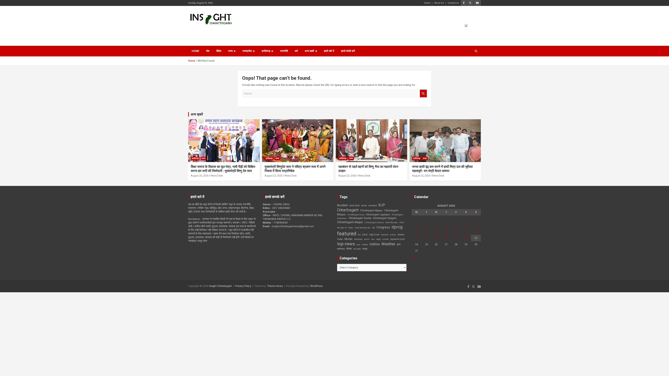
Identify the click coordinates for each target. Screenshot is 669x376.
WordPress (316, 286)
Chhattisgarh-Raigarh (384, 218)
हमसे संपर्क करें (348, 51)
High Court (374, 234)
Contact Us (453, 3)
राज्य (230, 51)
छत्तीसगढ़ (266, 51)
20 (446, 238)
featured (346, 234)
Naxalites (358, 239)
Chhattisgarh (348, 210)
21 (456, 238)
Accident (342, 205)
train (359, 245)
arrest (364, 205)
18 (426, 238)
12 (436, 231)
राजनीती (284, 51)
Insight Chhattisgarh (219, 30)
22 (466, 238)
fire (359, 234)
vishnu (375, 244)
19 (436, 238)
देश (207, 51)
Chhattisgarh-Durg (355, 214)
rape (378, 239)
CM (373, 227)
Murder (349, 239)
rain (373, 239)
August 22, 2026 (200, 175)
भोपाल (349, 248)
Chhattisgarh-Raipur (350, 222)
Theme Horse (275, 286)
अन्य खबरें (309, 51)
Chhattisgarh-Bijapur (371, 210)
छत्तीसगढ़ (341, 249)
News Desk (217, 175)
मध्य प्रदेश (357, 249)
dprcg (397, 227)
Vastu (365, 244)
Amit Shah (354, 205)
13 (446, 231)
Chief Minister (391, 222)
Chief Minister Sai (362, 228)
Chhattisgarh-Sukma (374, 222)
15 (466, 231)
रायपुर (364, 248)
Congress (383, 227)
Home (427, 3)
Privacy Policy (243, 286)
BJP (381, 205)
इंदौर (399, 244)
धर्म (296, 51)
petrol (367, 239)
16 (476, 231)
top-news (346, 243)
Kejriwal (384, 235)
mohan (393, 235)
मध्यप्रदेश (247, 51)
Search (423, 93)
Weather (388, 244)
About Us (439, 3)
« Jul (414, 257)
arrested (372, 205)
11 (426, 231)
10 (416, 231)
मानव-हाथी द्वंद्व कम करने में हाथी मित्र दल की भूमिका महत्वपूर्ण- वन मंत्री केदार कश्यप (442, 169)
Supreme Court (397, 239)
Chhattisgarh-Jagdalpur (378, 214)
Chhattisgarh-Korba (359, 218)
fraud (364, 234)
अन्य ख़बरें (197, 114)
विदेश (218, 51)
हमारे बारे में (329, 51)
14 (456, 231)
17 (416, 238)
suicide (385, 239)
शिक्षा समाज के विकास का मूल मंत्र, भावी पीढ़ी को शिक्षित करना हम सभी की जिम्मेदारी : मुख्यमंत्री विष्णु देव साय (223, 169)
